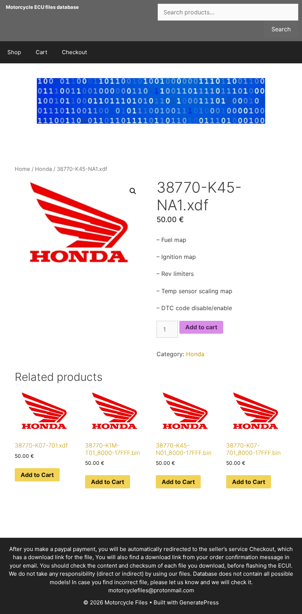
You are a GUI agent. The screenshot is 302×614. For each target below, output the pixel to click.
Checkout (74, 52)
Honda (43, 169)
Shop (14, 52)
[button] (133, 191)
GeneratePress (199, 602)
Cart (41, 52)
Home (22, 169)
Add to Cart (37, 474)
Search (281, 29)
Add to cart (201, 327)
